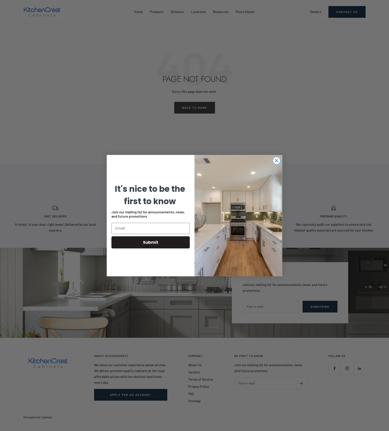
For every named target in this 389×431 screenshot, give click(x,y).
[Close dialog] (276, 161)
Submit (150, 242)
